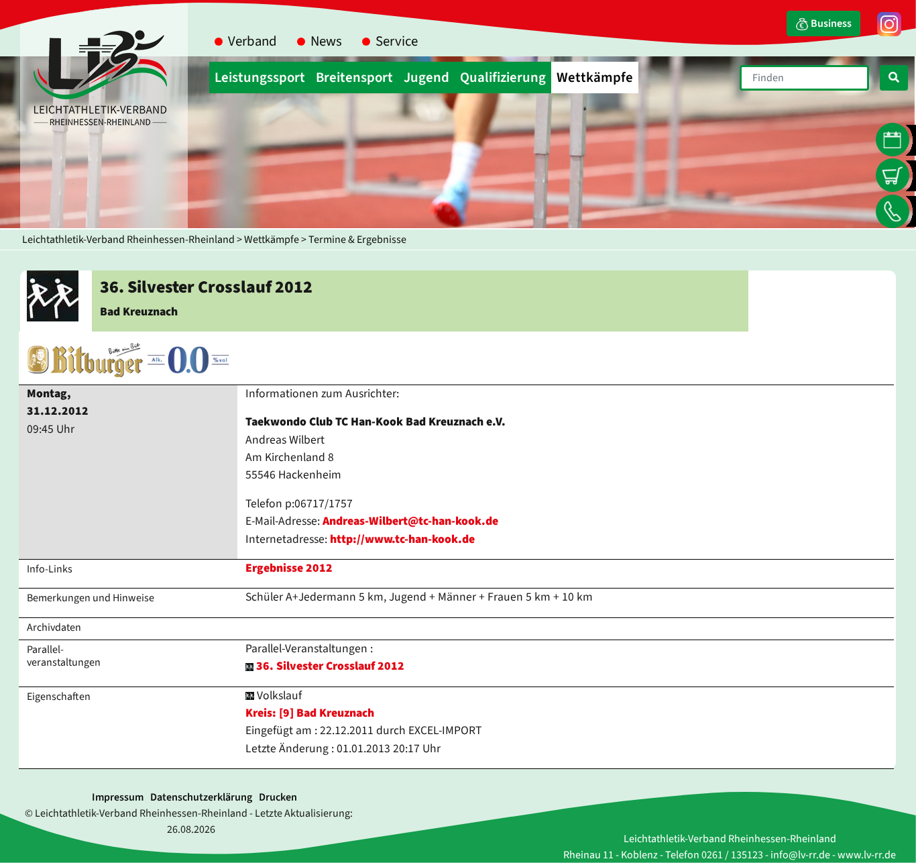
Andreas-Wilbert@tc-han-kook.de (410, 521)
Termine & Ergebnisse (357, 239)
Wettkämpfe (271, 239)
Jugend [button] (426, 77)
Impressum (118, 797)
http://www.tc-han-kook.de (402, 539)
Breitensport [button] (354, 77)
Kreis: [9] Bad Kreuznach (309, 713)
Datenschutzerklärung (201, 797)
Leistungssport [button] (260, 77)
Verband (252, 41)
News (326, 41)
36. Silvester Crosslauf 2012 (330, 666)
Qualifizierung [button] (503, 77)
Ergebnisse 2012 (289, 568)
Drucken (278, 797)
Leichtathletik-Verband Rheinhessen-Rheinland (128, 239)
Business (830, 23)
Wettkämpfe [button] (595, 77)
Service (397, 41)
